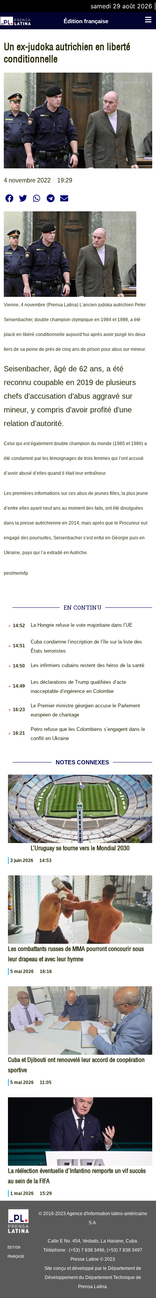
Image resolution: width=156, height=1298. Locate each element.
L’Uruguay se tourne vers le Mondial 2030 (80, 848)
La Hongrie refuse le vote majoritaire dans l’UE (82, 625)
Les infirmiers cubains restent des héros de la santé (87, 665)
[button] (9, 198)
